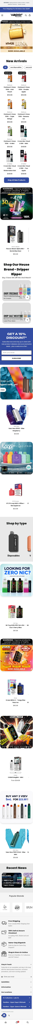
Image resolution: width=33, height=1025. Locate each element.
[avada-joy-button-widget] (4, 1015)
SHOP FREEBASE (11, 293)
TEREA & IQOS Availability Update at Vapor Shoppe (11, 883)
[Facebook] (2, 1015)
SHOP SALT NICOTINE (13, 315)
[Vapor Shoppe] (16, 15)
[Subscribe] (30, 977)
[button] (30, 15)
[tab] (5, 67)
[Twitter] (9, 1015)
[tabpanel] (16, 127)
